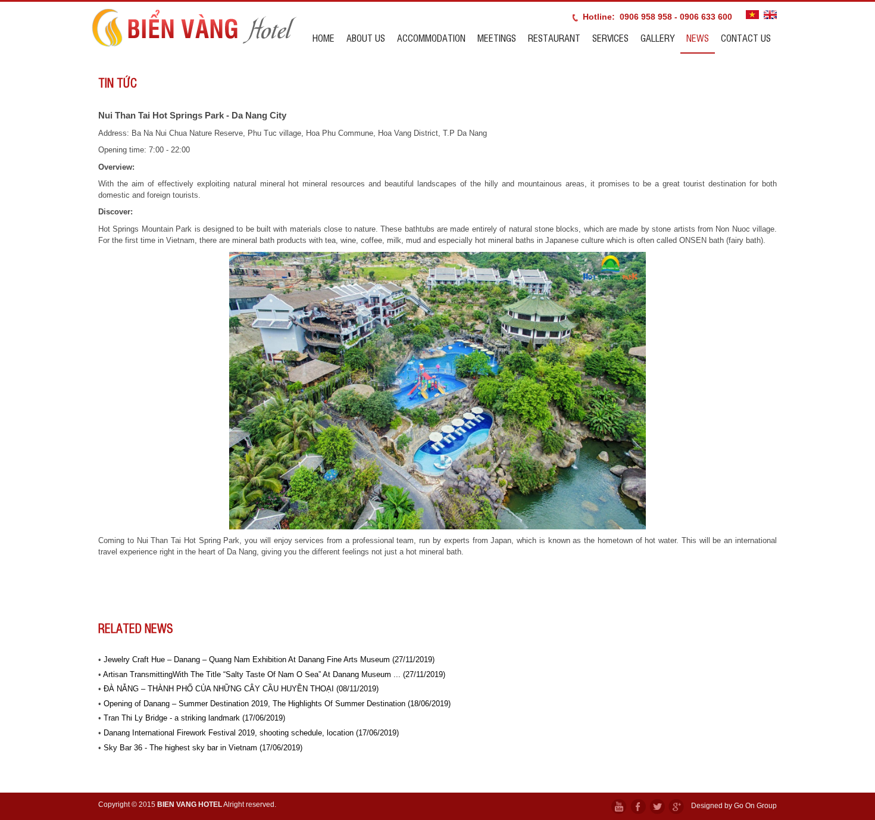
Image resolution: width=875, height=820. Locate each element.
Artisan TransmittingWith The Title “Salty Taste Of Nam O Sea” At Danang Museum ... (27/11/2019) (274, 674)
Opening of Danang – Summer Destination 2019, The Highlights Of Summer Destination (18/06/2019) (277, 703)
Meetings (496, 37)
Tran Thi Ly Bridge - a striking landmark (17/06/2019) (194, 717)
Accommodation (431, 37)
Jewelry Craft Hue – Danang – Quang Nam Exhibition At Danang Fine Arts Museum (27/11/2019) (269, 659)
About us (365, 37)
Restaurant (554, 37)
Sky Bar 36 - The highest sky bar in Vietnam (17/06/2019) (203, 747)
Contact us (746, 37)
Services (610, 37)
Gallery (657, 37)
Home (323, 37)
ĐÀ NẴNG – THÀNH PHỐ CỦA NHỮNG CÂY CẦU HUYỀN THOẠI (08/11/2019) (241, 688)
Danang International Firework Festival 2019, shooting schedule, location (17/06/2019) (251, 732)
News (697, 37)
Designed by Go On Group (734, 806)
